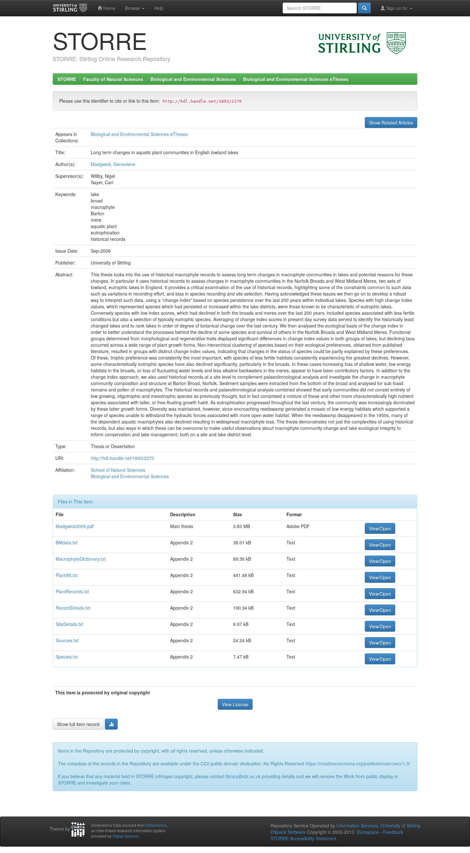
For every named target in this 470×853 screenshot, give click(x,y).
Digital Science (126, 836)
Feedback (393, 832)
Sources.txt (67, 640)
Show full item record (78, 724)
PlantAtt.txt (66, 575)
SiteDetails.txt (69, 624)
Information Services (357, 825)
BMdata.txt (66, 542)
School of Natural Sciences (118, 470)
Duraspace (368, 832)
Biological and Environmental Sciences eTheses (296, 79)
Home (108, 8)
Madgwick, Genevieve (113, 164)
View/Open (380, 528)
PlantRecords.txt (72, 591)
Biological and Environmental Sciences (193, 79)
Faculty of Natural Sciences (113, 79)
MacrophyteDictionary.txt (81, 559)
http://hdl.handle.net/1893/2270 (122, 458)
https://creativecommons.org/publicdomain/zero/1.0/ (357, 763)
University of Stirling (400, 825)
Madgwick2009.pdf (75, 526)
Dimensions (156, 825)
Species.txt (67, 656)
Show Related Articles (391, 122)
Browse (133, 8)
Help (158, 8)
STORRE (67, 79)
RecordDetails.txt (73, 607)
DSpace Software (288, 832)
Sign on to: (397, 8)
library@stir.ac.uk (243, 776)
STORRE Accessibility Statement (303, 838)
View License (235, 704)
